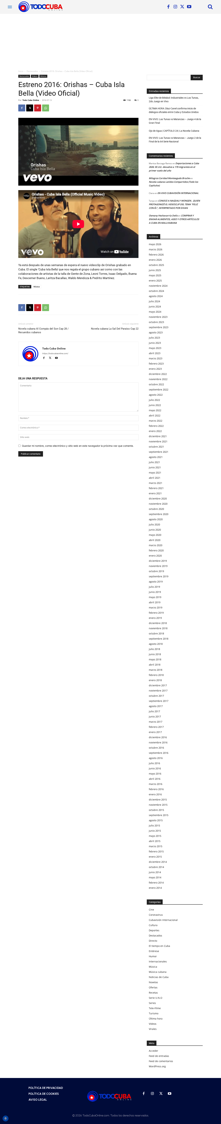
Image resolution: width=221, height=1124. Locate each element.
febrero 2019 (156, 612)
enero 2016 (155, 794)
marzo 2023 (155, 358)
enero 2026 (155, 259)
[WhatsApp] (45, 107)
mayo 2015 (155, 836)
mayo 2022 (155, 410)
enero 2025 (155, 280)
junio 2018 (155, 654)
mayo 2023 (155, 348)
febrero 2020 (156, 550)
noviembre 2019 (158, 566)
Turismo (153, 1013)
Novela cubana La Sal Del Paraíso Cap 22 (114, 328)
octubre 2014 (156, 867)
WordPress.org (157, 1066)
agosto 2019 (156, 581)
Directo (153, 940)
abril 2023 (154, 353)
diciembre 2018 (158, 623)
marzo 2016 (155, 784)
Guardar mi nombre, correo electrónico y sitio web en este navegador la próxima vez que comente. (78, 445)
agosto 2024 (156, 296)
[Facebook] (168, 7)
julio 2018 (154, 649)
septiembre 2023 (158, 327)
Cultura (153, 925)
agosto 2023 (156, 332)
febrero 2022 (156, 425)
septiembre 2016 (158, 752)
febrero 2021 (156, 488)
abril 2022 (154, 415)
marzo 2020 (155, 545)
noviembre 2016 (158, 742)
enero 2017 (155, 732)
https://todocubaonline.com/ (55, 353)
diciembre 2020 (158, 498)
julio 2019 (154, 586)
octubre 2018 (156, 633)
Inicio (20, 71)
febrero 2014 (156, 882)
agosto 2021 (156, 457)
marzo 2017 (155, 721)
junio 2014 (155, 872)
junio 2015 (155, 830)
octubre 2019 (156, 571)
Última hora (155, 1018)
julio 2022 (154, 400)
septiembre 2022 (158, 389)
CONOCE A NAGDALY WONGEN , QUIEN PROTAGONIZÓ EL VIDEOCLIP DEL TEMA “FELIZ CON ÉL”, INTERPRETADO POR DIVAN (174, 204)
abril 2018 (154, 664)
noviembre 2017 (158, 690)
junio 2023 (155, 342)
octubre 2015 (156, 810)
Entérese (154, 951)
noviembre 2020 (158, 503)
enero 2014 (155, 887)
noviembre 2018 (158, 628)
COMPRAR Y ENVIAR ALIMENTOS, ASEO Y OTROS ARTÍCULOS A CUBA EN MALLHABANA (174, 219)
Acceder (153, 1050)
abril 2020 (154, 540)
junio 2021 (155, 467)
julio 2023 (154, 337)
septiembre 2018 (158, 638)
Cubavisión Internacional (163, 920)
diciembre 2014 (158, 861)
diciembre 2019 (158, 560)
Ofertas (153, 987)
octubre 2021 (156, 446)
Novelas (153, 982)
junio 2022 (155, 405)
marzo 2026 (155, 249)
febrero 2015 (156, 851)
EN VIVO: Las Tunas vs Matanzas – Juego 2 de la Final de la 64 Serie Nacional (175, 139)
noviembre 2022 (158, 379)
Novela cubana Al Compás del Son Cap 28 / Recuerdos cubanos (43, 330)
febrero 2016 (156, 789)
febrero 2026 (156, 254)
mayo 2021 (155, 472)
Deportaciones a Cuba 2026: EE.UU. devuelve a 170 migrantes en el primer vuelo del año (174, 167)
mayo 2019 (155, 597)
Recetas (153, 992)
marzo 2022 (155, 420)
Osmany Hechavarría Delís (163, 215)
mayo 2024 (155, 311)
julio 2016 (154, 763)
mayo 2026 (155, 244)
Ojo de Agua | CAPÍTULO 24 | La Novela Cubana (174, 130)
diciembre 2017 (158, 685)
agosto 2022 (156, 394)
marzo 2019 (155, 607)
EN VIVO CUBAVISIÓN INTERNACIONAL (178, 193)
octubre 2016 (156, 747)
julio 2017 (154, 711)
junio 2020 (155, 529)
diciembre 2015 (158, 799)
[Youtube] (189, 7)
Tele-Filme (155, 1008)
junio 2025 (155, 270)
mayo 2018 (155, 659)
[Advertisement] (110, 40)
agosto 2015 (156, 820)
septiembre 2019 (158, 576)
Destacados (32, 71)
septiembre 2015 (158, 815)
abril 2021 (154, 477)
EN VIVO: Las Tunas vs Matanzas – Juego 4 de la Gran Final (175, 121)
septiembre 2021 (158, 451)
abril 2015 (154, 841)
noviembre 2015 (158, 804)
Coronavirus (156, 914)
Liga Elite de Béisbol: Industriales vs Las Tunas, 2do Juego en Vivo (174, 99)
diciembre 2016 (158, 737)
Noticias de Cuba (159, 977)
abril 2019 (154, 602)
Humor (153, 956)
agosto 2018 (156, 643)
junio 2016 (155, 768)
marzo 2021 (155, 483)
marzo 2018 (155, 669)
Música (43, 76)
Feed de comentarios (161, 1061)
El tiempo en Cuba (159, 946)
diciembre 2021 (158, 436)
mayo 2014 (155, 877)
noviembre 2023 (158, 316)
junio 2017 (155, 716)
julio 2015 (154, 825)
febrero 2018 (156, 675)
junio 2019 (155, 592)
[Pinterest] (37, 107)
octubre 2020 (156, 509)
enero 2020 (155, 555)
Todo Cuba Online (30, 100)
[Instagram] (175, 7)
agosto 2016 (156, 758)
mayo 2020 (155, 534)
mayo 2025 (155, 275)
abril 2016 (154, 778)
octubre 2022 (156, 384)
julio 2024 (154, 301)
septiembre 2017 (158, 701)
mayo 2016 (155, 773)
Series (152, 1003)
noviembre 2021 (158, 441)
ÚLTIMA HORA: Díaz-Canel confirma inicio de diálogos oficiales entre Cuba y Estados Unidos (174, 110)
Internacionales (158, 961)
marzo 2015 (155, 846)
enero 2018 (155, 680)
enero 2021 (155, 493)
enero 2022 (155, 431)
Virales (153, 1029)
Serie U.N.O (155, 997)
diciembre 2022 (158, 374)
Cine (151, 909)
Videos (34, 76)
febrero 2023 (156, 363)
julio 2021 (154, 462)
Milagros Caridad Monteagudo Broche (169, 178)
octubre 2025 (156, 265)
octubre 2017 (156, 695)
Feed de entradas (159, 1056)
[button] (210, 6)
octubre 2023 (156, 322)
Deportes (154, 930)
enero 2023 (155, 368)
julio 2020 (154, 524)
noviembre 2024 (158, 285)
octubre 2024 (156, 291)
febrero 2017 (156, 727)
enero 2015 (155, 856)
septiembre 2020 (158, 514)
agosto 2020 (156, 519)
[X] (182, 7)
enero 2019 (155, 618)
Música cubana (157, 971)
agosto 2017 (156, 706)
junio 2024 (155, 306)
